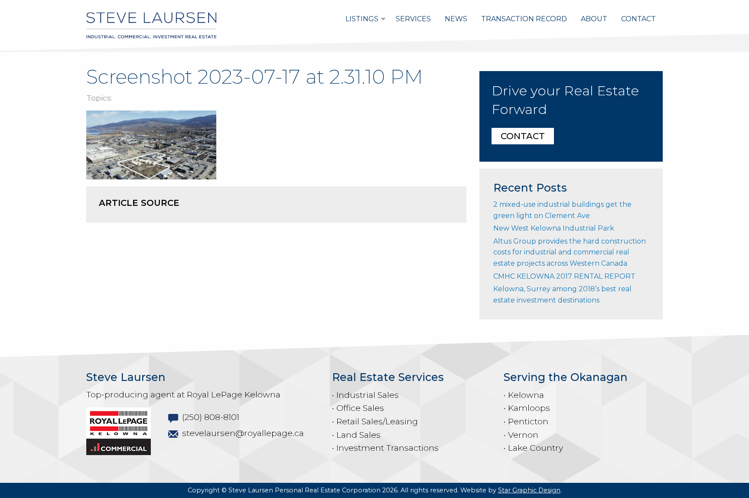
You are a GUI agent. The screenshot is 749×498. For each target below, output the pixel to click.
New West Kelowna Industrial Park (553, 228)
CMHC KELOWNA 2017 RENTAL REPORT (564, 276)
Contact (638, 19)
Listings (361, 19)
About (594, 19)
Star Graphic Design (529, 490)
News (456, 19)
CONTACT (523, 136)
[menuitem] (364, 19)
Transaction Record (524, 19)
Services (413, 19)
